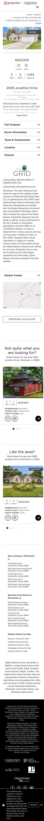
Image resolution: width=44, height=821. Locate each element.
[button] (22, 295)
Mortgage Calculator (22, 319)
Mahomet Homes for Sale (18, 645)
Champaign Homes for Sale (19, 648)
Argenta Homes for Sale (18, 642)
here (8, 818)
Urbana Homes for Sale (17, 651)
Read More (22, 115)
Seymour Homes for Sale (18, 639)
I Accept (34, 805)
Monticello (22, 97)
